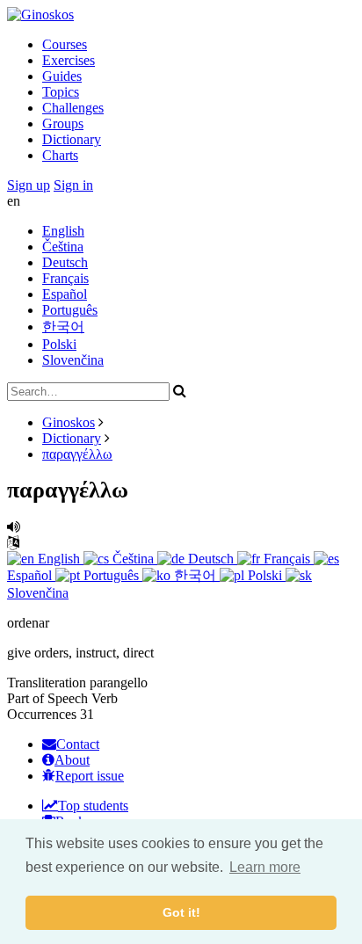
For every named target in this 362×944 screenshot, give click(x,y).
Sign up (28, 185)
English (63, 230)
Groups (62, 123)
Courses (64, 44)
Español (64, 294)
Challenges (73, 107)
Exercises (68, 60)
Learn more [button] (264, 867)
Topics (60, 91)
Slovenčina (73, 359)
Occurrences (41, 714)
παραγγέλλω (77, 454)
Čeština (62, 246)
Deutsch (65, 262)
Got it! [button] (181, 912)
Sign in (73, 185)
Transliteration (46, 682)
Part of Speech (47, 698)
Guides (62, 76)
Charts (60, 155)
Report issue (89, 775)
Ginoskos (68, 422)
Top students (93, 805)
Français (65, 278)
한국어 (63, 326)
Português (70, 309)
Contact (77, 744)
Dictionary (71, 139)
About (72, 759)
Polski (59, 344)
